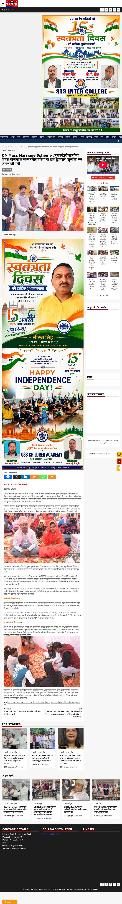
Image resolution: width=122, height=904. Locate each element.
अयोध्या (67, 137)
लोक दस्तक (17, 174)
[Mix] (34, 477)
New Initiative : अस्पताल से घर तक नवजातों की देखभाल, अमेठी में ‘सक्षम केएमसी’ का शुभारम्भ (14, 759)
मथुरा (18, 137)
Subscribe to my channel (104, 177)
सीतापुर (42, 137)
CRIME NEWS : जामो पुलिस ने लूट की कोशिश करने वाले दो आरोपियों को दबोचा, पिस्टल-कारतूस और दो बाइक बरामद (45, 810)
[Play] (119, 461)
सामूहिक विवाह (70, 702)
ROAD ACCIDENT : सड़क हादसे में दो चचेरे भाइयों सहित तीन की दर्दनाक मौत (22, 711)
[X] (17, 477)
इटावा (96, 137)
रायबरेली (34, 137)
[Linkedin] (25, 477)
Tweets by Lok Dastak (51, 834)
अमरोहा (60, 137)
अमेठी (12, 137)
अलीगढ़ (74, 137)
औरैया (107, 137)
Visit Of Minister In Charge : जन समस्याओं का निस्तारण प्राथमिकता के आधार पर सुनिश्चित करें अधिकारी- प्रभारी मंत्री (63, 713)
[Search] (118, 468)
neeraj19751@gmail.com (12, 845)
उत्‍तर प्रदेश (4, 137)
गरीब (36, 702)
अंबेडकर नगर (51, 137)
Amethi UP (18, 837)
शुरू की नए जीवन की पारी (58, 702)
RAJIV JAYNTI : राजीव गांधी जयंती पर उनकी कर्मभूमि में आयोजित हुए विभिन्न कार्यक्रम (42, 758)
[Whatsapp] (43, 477)
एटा (102, 137)
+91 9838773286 (16, 840)
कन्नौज (114, 137)
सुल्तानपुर (26, 137)
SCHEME (30, 702)
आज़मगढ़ (89, 137)
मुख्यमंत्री (41, 702)
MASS (23, 702)
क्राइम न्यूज (38, 804)
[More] (52, 477)
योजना (48, 702)
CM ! (9, 702)
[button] (105, 183)
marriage (16, 702)
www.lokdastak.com (18, 848)
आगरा (82, 137)
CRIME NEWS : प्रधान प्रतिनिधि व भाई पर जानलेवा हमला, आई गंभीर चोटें (75, 809)
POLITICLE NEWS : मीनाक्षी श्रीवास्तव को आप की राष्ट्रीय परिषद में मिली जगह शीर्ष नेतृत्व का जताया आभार (70, 759)
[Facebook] (8, 477)
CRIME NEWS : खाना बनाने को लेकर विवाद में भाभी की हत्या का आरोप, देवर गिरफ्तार (105, 809)
